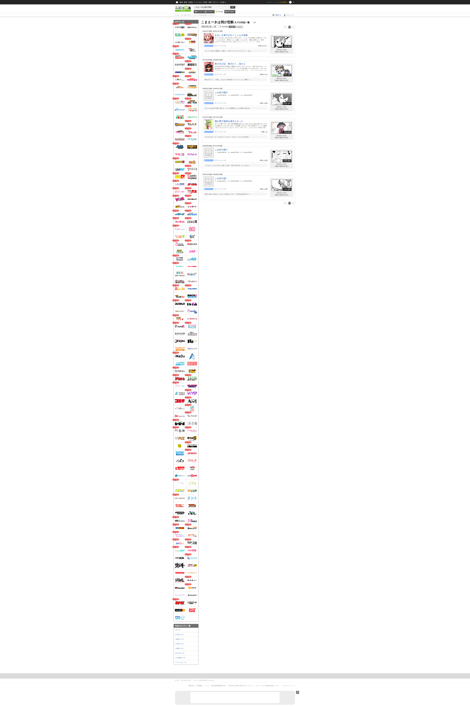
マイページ (290, 15)
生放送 (190, 2)
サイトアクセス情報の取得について (267, 686)
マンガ (220, 11)
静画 (185, 2)
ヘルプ (207, 686)
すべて (178, 630)
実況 (210, 2)
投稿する (278, 15)
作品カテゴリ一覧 (183, 626)
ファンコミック (181, 662)
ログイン (270, 2)
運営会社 (191, 686)
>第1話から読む (281, 49)
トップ (199, 11)
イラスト (210, 11)
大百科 (205, 2)
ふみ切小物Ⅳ (221, 92)
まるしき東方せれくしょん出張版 (231, 35)
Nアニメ (215, 2)
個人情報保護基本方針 (218, 686)
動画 (181, 2)
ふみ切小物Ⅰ (221, 178)
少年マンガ (179, 634)
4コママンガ (180, 653)
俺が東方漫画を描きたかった (229, 121)
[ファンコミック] (220, 46)
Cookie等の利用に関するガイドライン (240, 686)
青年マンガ (179, 639)
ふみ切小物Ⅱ (221, 149)
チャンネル (197, 2)
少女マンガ (179, 644)
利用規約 (199, 686)
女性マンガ (179, 648)
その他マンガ (180, 658)
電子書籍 (231, 11)
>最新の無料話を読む (282, 52)
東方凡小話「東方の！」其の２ (230, 64)
